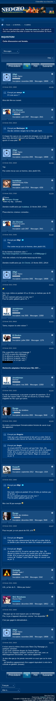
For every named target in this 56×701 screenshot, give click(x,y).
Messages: (39, 81)
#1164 (51, 391)
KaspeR (16, 467)
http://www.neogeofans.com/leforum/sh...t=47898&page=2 (24, 254)
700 (35, 66)
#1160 (51, 235)
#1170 (51, 643)
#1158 (51, 163)
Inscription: (17, 81)
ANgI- (15, 74)
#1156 (51, 87)
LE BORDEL (17, 25)
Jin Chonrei (18, 110)
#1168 (51, 583)
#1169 (51, 610)
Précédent (14, 66)
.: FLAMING (27, 25)
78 (26, 66)
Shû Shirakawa (19, 597)
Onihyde (16, 570)
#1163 (51, 348)
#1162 (51, 322)
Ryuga (15, 408)
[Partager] (52, 81)
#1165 (51, 421)
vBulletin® (43, 697)
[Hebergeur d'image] (10, 199)
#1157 (51, 123)
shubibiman (18, 309)
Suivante (47, 66)
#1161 (51, 285)
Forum (8, 25)
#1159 (51, 194)
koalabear (17, 181)
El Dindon (17, 335)
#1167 (51, 526)
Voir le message (24, 92)
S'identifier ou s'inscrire (44, 2)
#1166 (51, 480)
